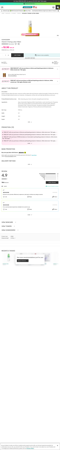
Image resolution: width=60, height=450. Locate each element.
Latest (5, 186)
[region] (30, 446)
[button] (58, 7)
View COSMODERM (9, 230)
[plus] (8, 55)
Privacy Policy (30, 448)
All (2, 186)
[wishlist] (16, 44)
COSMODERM (6, 39)
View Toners (7, 226)
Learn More (34, 155)
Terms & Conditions (12, 75)
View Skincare (7, 222)
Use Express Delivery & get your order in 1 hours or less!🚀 (44, 10)
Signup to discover (22, 260)
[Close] (57, 445)
